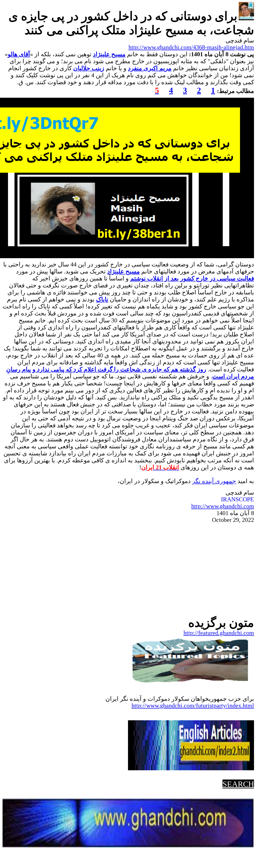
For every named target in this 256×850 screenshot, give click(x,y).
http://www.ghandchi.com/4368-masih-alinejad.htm (191, 47)
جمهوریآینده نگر (214, 481)
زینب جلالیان (88, 68)
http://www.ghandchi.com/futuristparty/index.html (193, 705)
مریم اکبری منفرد (150, 68)
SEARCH (238, 784)
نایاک (102, 299)
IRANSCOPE (237, 499)
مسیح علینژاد (109, 54)
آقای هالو (19, 54)
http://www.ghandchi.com (222, 506)
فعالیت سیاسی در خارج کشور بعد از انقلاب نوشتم (192, 278)
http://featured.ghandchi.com (219, 633)
